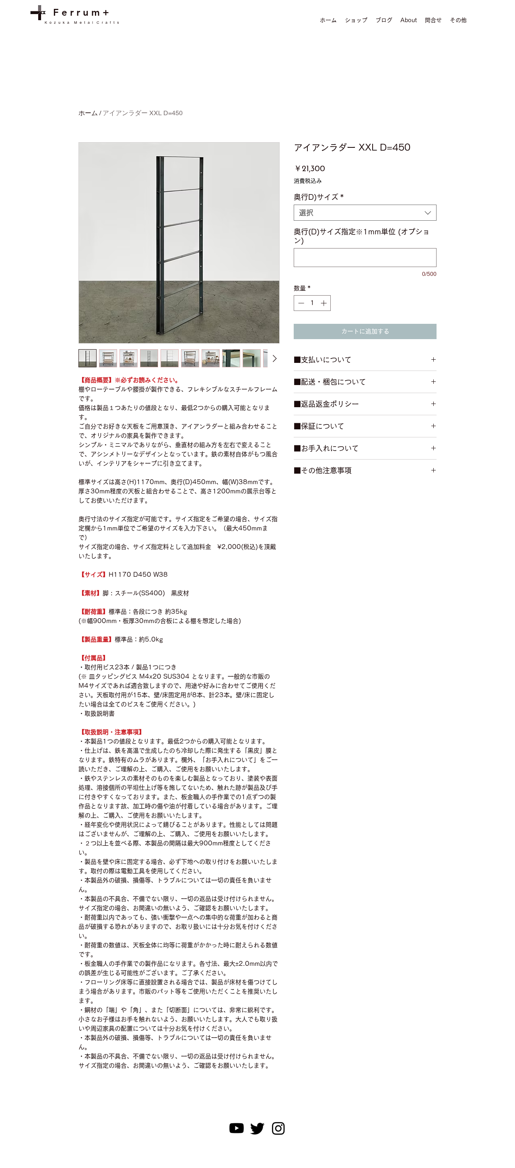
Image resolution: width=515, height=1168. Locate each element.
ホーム (88, 113)
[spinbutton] (312, 303)
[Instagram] (278, 1128)
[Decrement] (300, 303)
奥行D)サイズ (319, 197)
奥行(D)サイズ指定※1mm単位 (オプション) (362, 236)
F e (61, 12)
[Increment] (324, 303)
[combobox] (365, 213)
